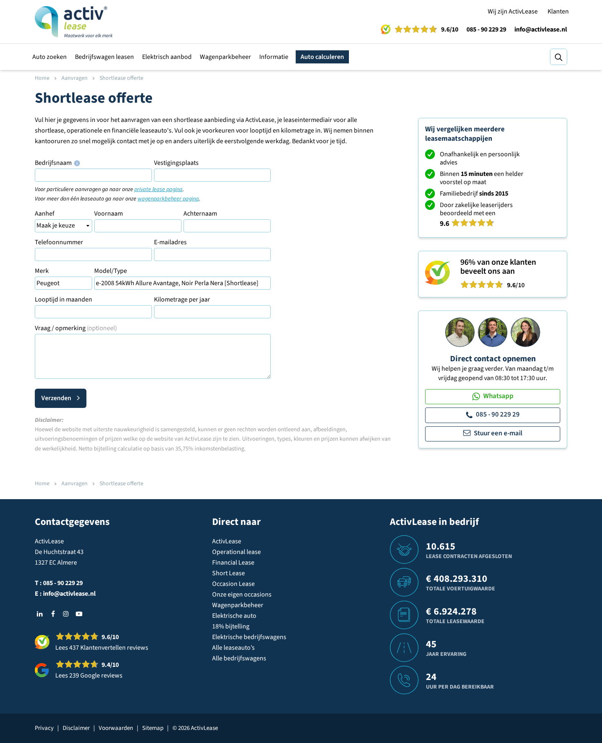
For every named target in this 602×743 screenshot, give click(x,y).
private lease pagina (158, 189)
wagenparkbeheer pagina (168, 199)
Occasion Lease (233, 583)
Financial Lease (233, 562)
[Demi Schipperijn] (525, 331)
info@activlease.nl (540, 29)
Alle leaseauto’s (233, 647)
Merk (42, 270)
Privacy (44, 728)
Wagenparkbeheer (225, 56)
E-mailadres (170, 242)
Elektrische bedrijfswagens (249, 637)
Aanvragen (74, 78)
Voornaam (108, 213)
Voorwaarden (116, 728)
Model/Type (110, 270)
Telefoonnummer (59, 242)
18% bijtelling (230, 626)
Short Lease (228, 573)
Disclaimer (76, 728)
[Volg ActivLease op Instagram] (66, 614)
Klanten (558, 11)
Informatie (273, 56)
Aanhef (44, 213)
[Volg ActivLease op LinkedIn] (40, 614)
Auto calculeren (322, 56)
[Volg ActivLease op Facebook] (53, 614)
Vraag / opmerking (76, 328)
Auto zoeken (49, 56)
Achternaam (200, 213)
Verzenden (56, 398)
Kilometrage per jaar (182, 299)
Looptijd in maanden (63, 299)
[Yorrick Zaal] (492, 331)
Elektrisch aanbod (167, 56)
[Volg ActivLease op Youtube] (79, 614)
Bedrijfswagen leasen (104, 56)
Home (42, 78)
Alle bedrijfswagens (239, 658)
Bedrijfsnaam (54, 162)
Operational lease (236, 551)
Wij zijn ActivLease (513, 11)
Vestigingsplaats (176, 162)
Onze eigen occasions (242, 594)
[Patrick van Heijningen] (460, 331)
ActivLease (226, 541)
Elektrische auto (234, 615)
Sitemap (152, 728)
